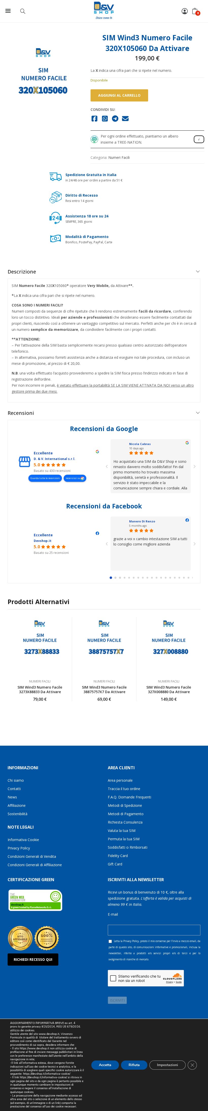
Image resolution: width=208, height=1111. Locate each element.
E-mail (113, 914)
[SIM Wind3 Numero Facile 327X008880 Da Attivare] (168, 645)
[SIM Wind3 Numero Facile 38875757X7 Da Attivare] (104, 645)
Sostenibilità (17, 813)
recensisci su (73, 478)
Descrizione (22, 271)
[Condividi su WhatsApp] (105, 119)
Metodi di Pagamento (126, 813)
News (12, 797)
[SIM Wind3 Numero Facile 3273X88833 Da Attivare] (39, 645)
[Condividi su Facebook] (95, 119)
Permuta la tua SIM (124, 838)
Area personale (120, 780)
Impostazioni (167, 1064)
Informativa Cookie (23, 839)
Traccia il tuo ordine (124, 788)
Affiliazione (17, 805)
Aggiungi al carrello (119, 95)
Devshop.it (42, 541)
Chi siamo (16, 780)
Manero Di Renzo (142, 521)
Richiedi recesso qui (33, 959)
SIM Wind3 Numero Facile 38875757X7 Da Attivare (104, 689)
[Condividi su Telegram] (115, 119)
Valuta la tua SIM (121, 830)
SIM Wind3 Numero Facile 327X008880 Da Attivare (168, 689)
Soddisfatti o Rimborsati (127, 847)
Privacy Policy (19, 848)
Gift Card (115, 864)
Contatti (14, 788)
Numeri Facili (119, 157)
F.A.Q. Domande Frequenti (129, 797)
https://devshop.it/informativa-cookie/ (46, 1074)
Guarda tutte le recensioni (45, 478)
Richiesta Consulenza (125, 822)
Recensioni (21, 412)
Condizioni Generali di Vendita (32, 856)
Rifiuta (134, 1064)
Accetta (105, 1064)
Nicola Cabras (140, 444)
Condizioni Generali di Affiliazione (35, 864)
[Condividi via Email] (125, 119)
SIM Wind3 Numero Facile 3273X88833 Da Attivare (40, 689)
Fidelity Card (118, 855)
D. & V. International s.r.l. (54, 459)
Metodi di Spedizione (125, 805)
